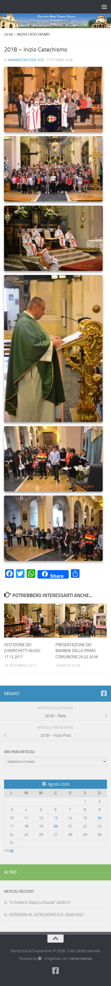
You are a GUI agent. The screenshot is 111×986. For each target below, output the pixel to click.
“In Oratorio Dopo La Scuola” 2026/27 (40, 902)
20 (55, 826)
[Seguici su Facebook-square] (103, 693)
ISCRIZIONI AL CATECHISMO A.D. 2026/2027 (46, 914)
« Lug (8, 850)
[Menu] (104, 6)
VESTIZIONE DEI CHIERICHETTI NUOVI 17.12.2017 (22, 650)
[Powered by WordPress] (39, 958)
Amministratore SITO (26, 60)
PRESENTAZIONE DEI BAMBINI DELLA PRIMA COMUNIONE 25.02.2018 (77, 650)
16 (99, 818)
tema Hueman (81, 959)
